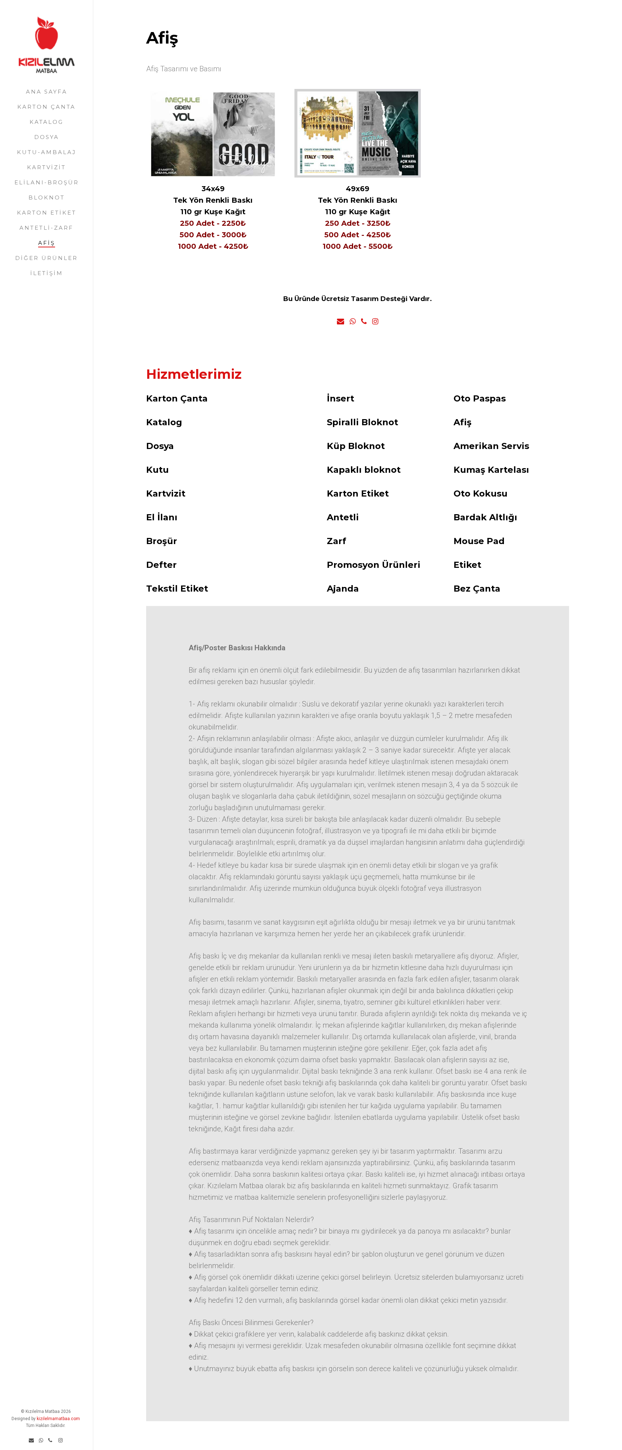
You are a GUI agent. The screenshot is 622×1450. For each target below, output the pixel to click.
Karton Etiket (46, 212)
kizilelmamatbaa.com (58, 1418)
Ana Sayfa (46, 91)
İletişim (46, 273)
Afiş (46, 242)
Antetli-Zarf (46, 227)
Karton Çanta (46, 106)
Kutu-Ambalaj (46, 152)
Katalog (46, 121)
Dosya (46, 137)
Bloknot (46, 197)
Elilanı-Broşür (46, 182)
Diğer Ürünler (46, 258)
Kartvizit (46, 167)
